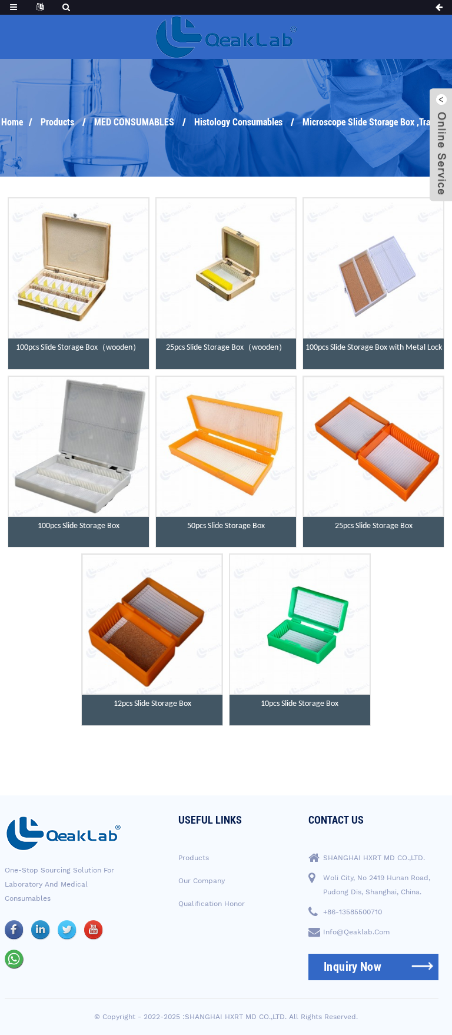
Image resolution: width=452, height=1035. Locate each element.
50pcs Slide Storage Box (226, 526)
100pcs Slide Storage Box (78, 526)
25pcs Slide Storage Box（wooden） (226, 347)
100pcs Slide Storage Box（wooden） (78, 347)
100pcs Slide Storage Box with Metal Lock (373, 347)
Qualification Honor (211, 904)
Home (12, 122)
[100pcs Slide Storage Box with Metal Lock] (373, 268)
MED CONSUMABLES (134, 122)
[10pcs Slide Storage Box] (300, 624)
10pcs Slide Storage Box (299, 703)
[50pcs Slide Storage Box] (226, 446)
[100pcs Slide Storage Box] (78, 446)
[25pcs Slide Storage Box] (373, 446)
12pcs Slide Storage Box (152, 703)
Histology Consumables (238, 122)
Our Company (201, 881)
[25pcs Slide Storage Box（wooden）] (226, 268)
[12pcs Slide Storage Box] (152, 624)
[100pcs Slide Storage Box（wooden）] (78, 268)
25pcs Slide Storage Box (374, 526)
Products (57, 122)
